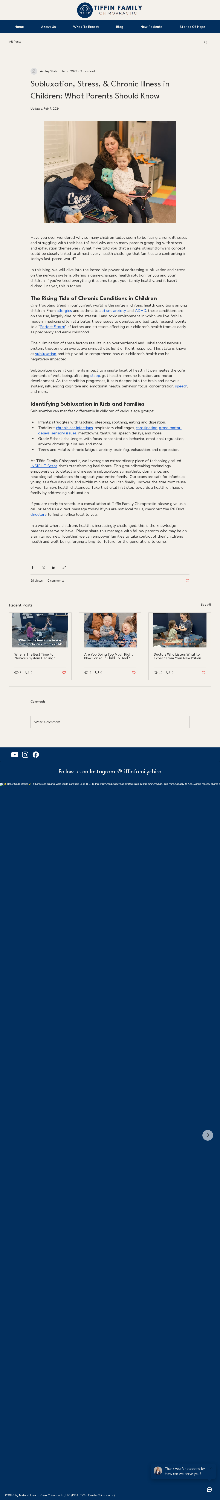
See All (206, 605)
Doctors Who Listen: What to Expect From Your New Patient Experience (178, 656)
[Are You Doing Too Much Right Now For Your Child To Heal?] (110, 630)
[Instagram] (25, 754)
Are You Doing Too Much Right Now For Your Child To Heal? (108, 656)
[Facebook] (36, 754)
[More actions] (186, 71)
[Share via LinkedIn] (54, 567)
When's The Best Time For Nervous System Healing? (34, 656)
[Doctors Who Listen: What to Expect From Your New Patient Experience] (180, 630)
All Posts (15, 42)
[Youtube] (15, 754)
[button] (205, 42)
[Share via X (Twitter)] (43, 567)
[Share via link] (64, 567)
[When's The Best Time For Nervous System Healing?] (40, 630)
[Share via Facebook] (33, 567)
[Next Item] (207, 1135)
